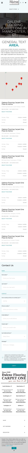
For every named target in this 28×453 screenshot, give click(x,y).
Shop (4, 420)
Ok (14, 448)
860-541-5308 (5, 109)
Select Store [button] (13, 9)
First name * (4, 274)
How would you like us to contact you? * (11, 297)
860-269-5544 (5, 189)
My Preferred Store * (6, 333)
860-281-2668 (5, 136)
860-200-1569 (5, 242)
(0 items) (25, 2)
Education (6, 432)
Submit (14, 365)
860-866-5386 (5, 216)
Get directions (14, 109)
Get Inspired (6, 426)
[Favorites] (23, 2)
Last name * (4, 283)
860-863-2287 (5, 162)
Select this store (7, 111)
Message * (4, 341)
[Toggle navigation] (2, 3)
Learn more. (9, 445)
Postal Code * (5, 324)
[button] (20, 2)
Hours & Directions (7, 392)
